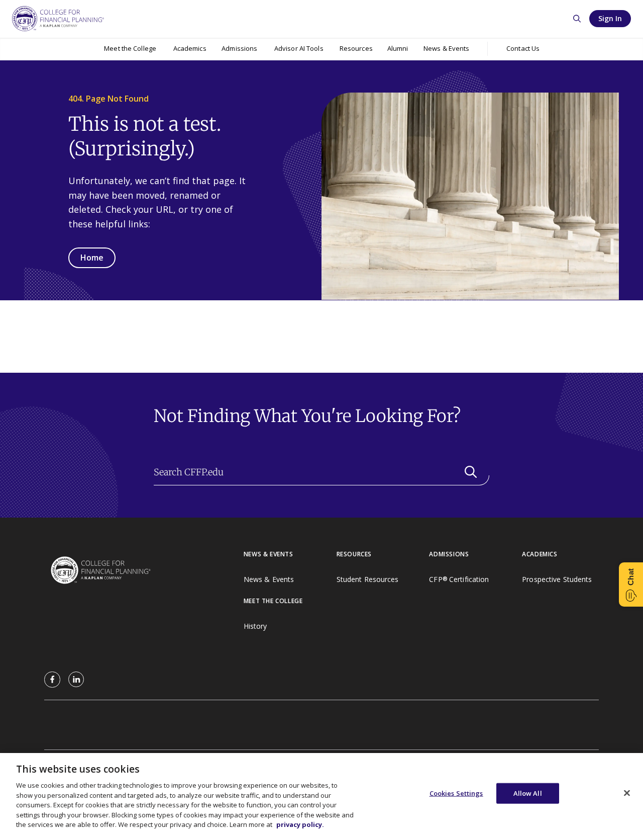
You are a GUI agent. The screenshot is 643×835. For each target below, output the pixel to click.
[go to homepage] (144, 571)
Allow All (527, 792)
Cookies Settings (456, 792)
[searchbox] (321, 472)
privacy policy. (300, 824)
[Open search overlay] (576, 18)
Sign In (610, 18)
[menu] (130, 49)
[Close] (627, 793)
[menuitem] (130, 49)
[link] (52, 680)
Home (91, 257)
